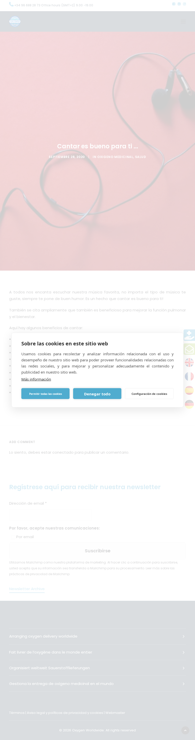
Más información (36, 379)
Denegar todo (97, 393)
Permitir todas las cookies (45, 393)
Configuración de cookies (149, 393)
